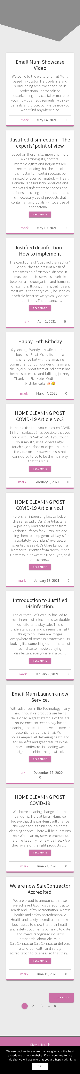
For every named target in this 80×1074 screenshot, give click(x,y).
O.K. (40, 1066)
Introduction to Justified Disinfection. (40, 603)
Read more (40, 214)
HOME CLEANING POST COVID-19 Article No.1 (40, 504)
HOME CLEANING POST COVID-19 (40, 799)
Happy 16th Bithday (40, 341)
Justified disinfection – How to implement (40, 250)
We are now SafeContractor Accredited (40, 888)
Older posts (61, 997)
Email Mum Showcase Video (40, 64)
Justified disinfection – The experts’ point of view (40, 142)
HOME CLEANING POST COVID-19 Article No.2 (40, 416)
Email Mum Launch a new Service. (40, 696)
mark (25, 120)
